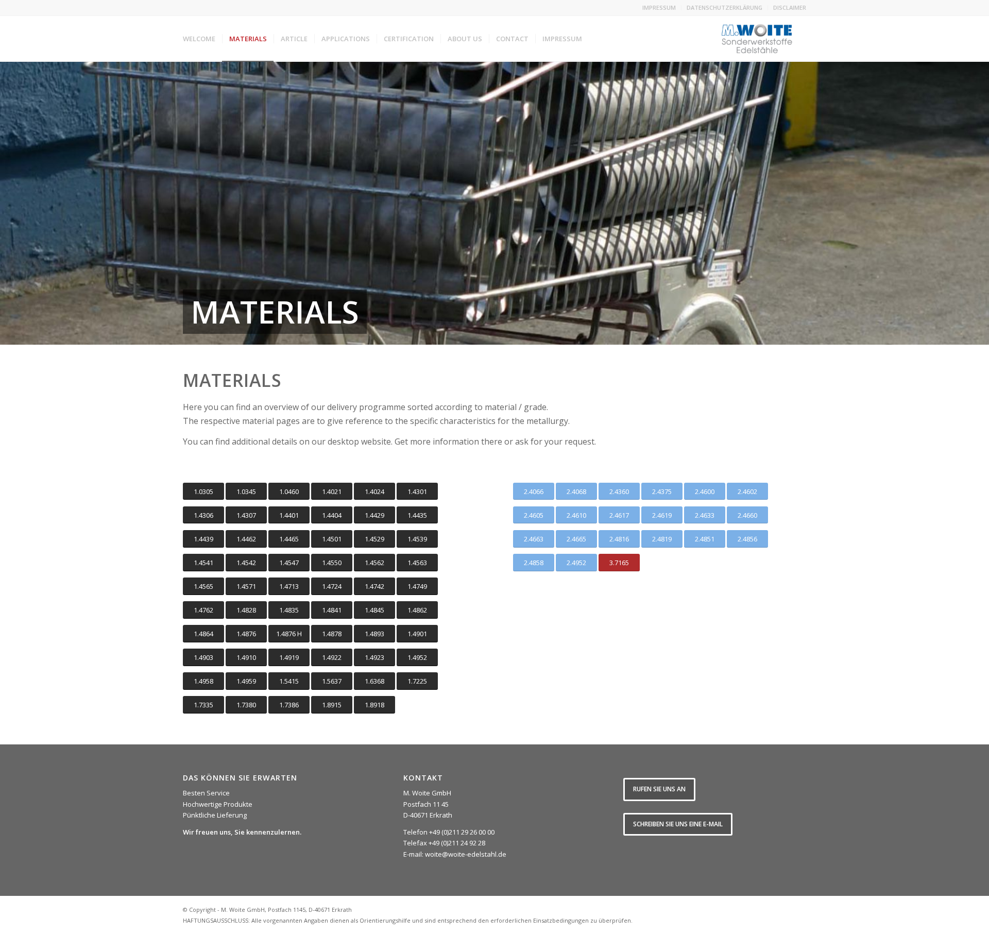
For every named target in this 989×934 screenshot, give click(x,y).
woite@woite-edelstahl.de (465, 854)
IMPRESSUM (659, 7)
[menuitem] (659, 7)
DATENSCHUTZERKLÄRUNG (724, 7)
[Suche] (599, 38)
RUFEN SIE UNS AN (659, 789)
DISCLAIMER (789, 7)
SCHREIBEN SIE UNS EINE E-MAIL (678, 824)
